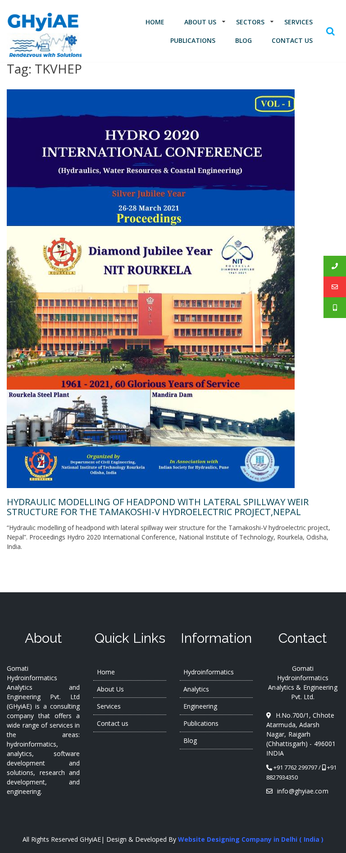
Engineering (200, 706)
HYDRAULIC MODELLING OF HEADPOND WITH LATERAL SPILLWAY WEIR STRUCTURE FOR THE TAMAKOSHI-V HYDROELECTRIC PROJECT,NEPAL (158, 507)
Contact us (292, 40)
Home (155, 22)
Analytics (196, 689)
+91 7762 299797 (295, 767)
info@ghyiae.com (302, 791)
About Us (200, 22)
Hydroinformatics (208, 672)
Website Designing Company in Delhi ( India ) (250, 839)
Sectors (250, 22)
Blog (243, 40)
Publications (192, 40)
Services (298, 22)
